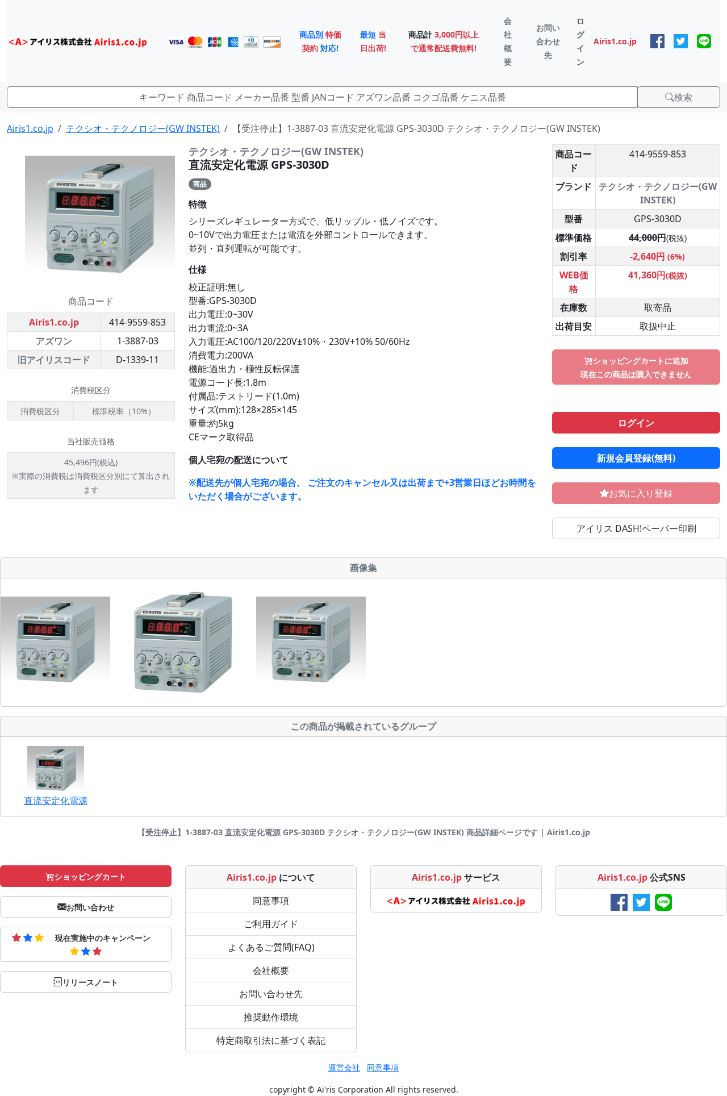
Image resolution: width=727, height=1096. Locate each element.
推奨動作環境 (271, 1017)
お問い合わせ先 (271, 993)
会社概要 (271, 970)
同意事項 (271, 900)
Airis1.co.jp (30, 128)
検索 (683, 97)
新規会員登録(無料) (636, 458)
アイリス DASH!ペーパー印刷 (636, 528)
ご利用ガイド (271, 924)
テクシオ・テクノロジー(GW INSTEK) (143, 128)
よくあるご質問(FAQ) (271, 947)
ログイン (636, 422)
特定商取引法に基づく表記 (270, 1040)
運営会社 (344, 1067)
